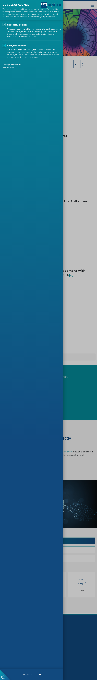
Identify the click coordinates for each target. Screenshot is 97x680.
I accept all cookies (12, 64)
